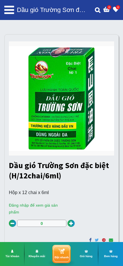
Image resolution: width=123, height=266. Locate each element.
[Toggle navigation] (9, 10)
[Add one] (71, 223)
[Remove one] (12, 223)
